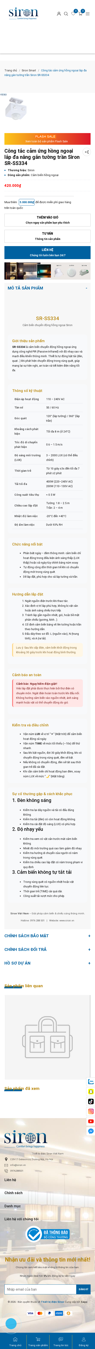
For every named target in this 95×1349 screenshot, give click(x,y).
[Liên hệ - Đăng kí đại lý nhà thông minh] (47, 271)
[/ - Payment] (30, 1313)
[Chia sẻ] (87, 152)
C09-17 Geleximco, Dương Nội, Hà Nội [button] (31, 1159)
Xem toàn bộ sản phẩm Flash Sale (46, 141)
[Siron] (23, 13)
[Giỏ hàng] (80, 14)
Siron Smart (29, 70)
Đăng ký (83, 1289)
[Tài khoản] (59, 13)
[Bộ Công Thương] (47, 1234)
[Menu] (88, 13)
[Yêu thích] (73, 14)
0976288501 (16, 1170)
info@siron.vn (18, 1165)
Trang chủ (10, 70)
